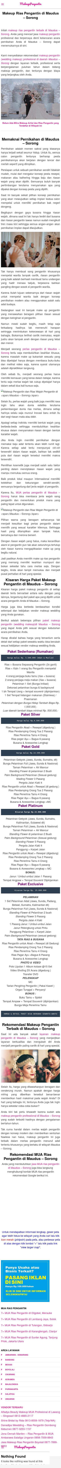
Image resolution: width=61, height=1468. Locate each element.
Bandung (9, 1359)
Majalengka (11, 1384)
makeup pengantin (49, 34)
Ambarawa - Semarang (16, 1354)
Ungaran (9, 1399)
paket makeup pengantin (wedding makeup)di (30, 622)
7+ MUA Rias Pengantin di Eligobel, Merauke (26, 1313)
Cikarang (10, 1374)
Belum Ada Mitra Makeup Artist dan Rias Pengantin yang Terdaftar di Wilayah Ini (30, 124)
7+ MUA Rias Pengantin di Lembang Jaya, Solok (28, 1319)
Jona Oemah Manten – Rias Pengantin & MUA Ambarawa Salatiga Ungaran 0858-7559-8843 (27, 1435)
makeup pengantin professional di (30, 1115)
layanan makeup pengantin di (30, 1036)
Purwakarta (11, 1389)
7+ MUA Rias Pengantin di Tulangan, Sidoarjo (27, 1325)
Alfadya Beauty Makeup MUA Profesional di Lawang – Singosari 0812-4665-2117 (30, 1413)
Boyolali (9, 1369)
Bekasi (8, 1364)
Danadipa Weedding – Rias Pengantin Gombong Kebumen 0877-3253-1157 (28, 1427)
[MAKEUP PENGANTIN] (30, 4)
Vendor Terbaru (12, 1407)
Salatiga (9, 1394)
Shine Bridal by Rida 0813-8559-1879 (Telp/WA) (28, 1420)
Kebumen (9, 1379)
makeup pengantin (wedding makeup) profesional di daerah (30, 59)
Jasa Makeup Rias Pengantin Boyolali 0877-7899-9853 (29, 1444)
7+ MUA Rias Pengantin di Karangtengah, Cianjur (29, 1331)
